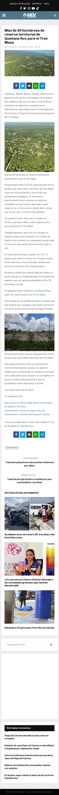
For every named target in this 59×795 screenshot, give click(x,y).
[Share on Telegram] (42, 86)
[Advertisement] (29, 686)
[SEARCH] (51, 645)
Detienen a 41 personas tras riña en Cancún (29, 627)
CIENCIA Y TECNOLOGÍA (20, 4)
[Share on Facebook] (16, 86)
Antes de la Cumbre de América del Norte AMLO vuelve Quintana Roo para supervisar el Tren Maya (27, 222)
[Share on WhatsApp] (36, 86)
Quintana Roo (12, 448)
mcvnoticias (12, 47)
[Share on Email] (29, 86)
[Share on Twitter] (23, 86)
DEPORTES (36, 4)
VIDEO (46, 4)
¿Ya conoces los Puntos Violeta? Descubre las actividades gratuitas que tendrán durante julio (29, 582)
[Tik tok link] (37, 8)
